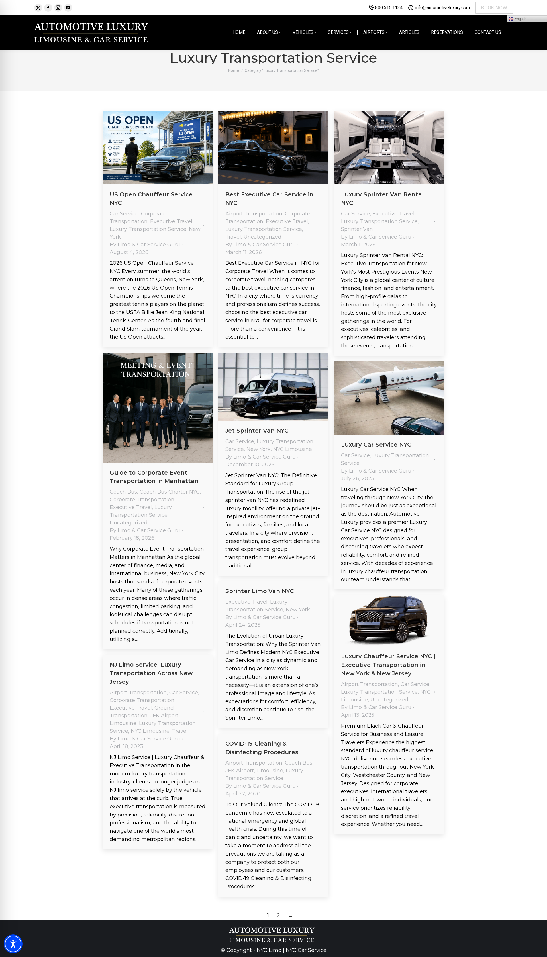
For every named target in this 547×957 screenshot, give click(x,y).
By (145, 244)
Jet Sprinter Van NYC (256, 430)
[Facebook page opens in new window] (48, 8)
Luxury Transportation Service (148, 229)
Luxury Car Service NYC (376, 444)
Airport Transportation (253, 214)
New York (258, 449)
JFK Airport (164, 715)
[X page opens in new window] (38, 8)
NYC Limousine (292, 449)
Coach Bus (123, 492)
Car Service (124, 214)
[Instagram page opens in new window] (58, 8)
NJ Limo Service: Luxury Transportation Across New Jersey (151, 673)
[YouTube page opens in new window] (68, 8)
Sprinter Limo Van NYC (259, 591)
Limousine (123, 723)
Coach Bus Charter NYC (170, 492)
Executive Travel (171, 221)
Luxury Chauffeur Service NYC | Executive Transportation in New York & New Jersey (388, 665)
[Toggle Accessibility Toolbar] (13, 944)
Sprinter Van (357, 229)
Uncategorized (262, 237)
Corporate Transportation (142, 499)
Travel (233, 237)
